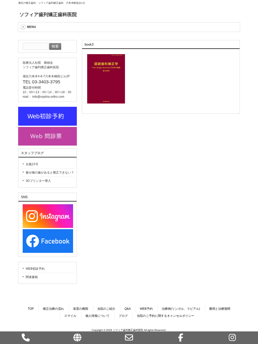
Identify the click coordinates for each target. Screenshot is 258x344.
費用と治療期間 (219, 309)
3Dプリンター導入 (38, 181)
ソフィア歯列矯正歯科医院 (48, 14)
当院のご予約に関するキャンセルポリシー (165, 316)
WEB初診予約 (35, 268)
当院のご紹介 (106, 309)
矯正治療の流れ (53, 309)
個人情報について (97, 316)
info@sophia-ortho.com (48, 96)
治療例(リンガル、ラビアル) (181, 309)
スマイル (70, 316)
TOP (31, 309)
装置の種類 (80, 309)
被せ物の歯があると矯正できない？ (50, 172)
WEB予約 (146, 309)
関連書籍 (32, 277)
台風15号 (32, 164)
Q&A (127, 309)
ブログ (123, 316)
